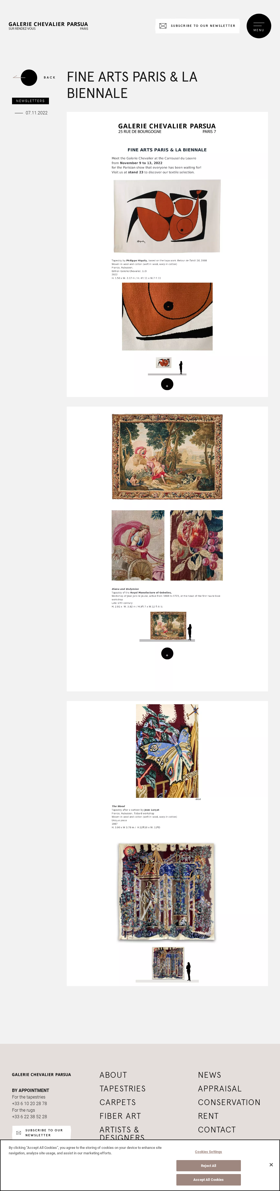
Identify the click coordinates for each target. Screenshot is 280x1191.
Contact (217, 1130)
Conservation (229, 1103)
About (113, 1075)
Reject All (208, 1166)
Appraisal (220, 1089)
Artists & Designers (122, 1134)
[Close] (271, 1165)
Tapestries (123, 1089)
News (209, 1075)
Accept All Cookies (208, 1180)
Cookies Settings (208, 1152)
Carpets (118, 1103)
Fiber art (120, 1116)
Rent (208, 1116)
